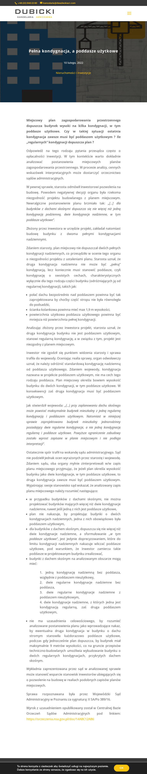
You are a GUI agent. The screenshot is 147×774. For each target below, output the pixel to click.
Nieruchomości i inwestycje (73, 73)
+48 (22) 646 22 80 (27, 3)
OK (121, 768)
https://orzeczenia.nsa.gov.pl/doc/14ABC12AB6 (60, 719)
